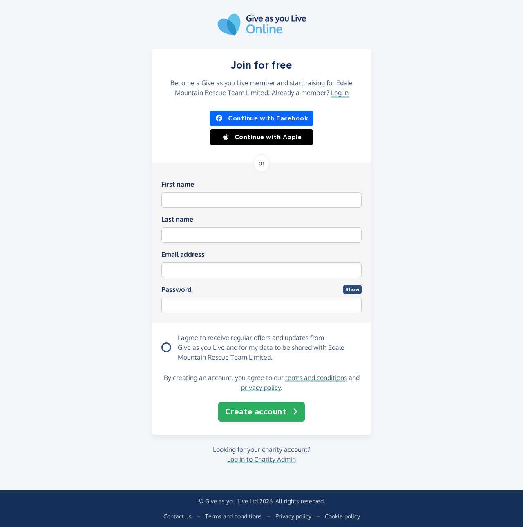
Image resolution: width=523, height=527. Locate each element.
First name (177, 184)
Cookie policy (342, 516)
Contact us (177, 516)
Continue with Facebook (268, 118)
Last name (177, 219)
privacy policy (261, 387)
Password (176, 289)
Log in (340, 93)
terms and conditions (316, 378)
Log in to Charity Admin (261, 459)
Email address (183, 254)
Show (352, 289)
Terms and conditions (233, 516)
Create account (255, 411)
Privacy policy (293, 516)
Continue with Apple (268, 137)
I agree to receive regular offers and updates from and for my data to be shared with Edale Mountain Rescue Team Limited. (261, 347)
